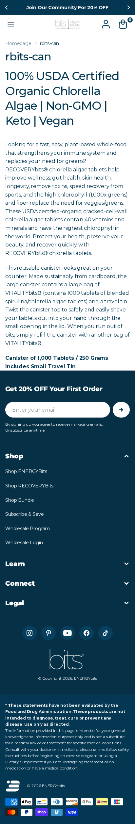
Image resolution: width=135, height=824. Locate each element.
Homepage (18, 43)
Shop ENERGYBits (26, 471)
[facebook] (86, 633)
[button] (7, 7)
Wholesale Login (24, 543)
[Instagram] (29, 633)
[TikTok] (105, 633)
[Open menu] (10, 24)
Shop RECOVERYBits (29, 486)
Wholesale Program (27, 528)
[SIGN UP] (121, 410)
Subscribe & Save (24, 514)
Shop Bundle (19, 500)
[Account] (106, 24)
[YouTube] (67, 633)
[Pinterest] (48, 633)
